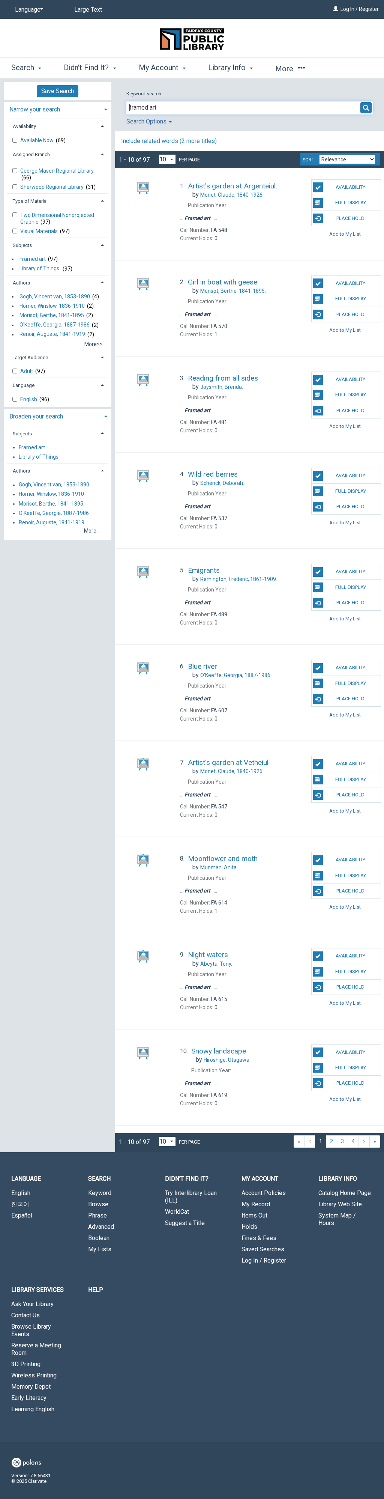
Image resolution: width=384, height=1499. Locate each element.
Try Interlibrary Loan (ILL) (191, 1196)
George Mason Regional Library (57, 171)
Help (95, 1289)
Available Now (37, 140)
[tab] (57, 108)
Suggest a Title (185, 1223)
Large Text (88, 9)
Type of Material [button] (30, 201)
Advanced (101, 1226)
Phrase (97, 1215)
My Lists (99, 1249)
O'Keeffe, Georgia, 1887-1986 (55, 325)
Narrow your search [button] (34, 109)
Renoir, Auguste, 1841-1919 (52, 334)
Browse (98, 1204)
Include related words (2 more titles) (169, 140)
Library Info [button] (228, 67)
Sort (308, 160)
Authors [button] (21, 283)
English (29, 399)
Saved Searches (263, 1249)
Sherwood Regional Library (52, 187)
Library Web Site (340, 1204)
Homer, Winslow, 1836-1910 (52, 306)
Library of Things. (40, 269)
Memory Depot (31, 1386)
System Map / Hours (337, 1219)
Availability (350, 187)
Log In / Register (359, 9)
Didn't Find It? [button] (87, 67)
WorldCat (177, 1211)
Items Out (254, 1215)
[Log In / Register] (335, 9)
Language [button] (23, 385)
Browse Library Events (31, 1330)
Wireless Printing (34, 1375)
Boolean (99, 1238)
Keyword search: (145, 93)
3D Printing (25, 1364)
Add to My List (345, 234)
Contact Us (25, 1315)
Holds (249, 1226)
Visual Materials (39, 231)
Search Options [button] (147, 121)
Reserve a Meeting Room (36, 1349)
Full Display (350, 202)
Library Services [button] (37, 1289)
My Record (256, 1204)
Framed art (33, 259)
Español (21, 1215)
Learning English (32, 1409)
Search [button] (23, 67)
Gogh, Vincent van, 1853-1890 (55, 296)
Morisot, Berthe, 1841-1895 (52, 315)
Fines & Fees (259, 1238)
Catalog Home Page (344, 1192)
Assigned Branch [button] (31, 154)
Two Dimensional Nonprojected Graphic (57, 218)
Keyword (99, 1192)
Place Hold (350, 218)
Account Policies (264, 1192)
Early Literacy (28, 1397)
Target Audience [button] (30, 357)
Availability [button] (24, 126)
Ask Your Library (32, 1304)
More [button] (285, 68)
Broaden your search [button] (36, 416)
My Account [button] (159, 67)
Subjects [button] (22, 245)
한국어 (20, 1204)
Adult (27, 371)
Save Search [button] (57, 91)
